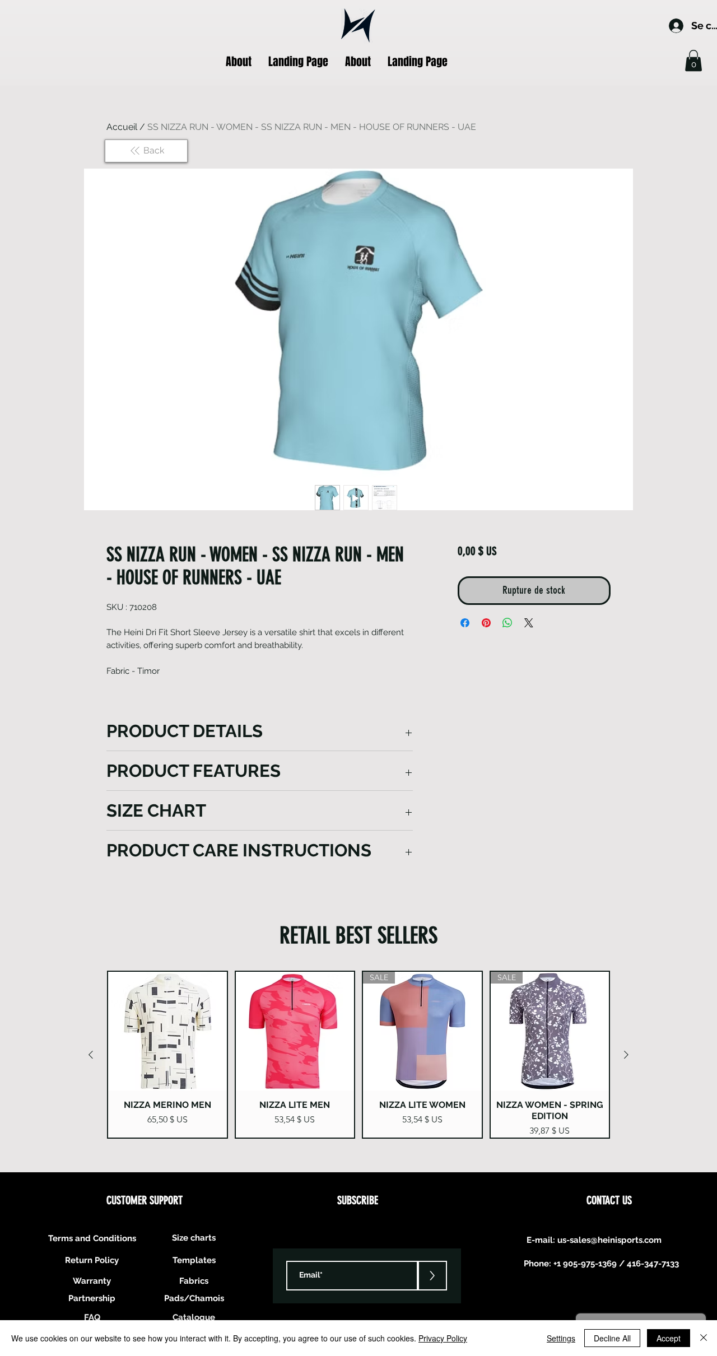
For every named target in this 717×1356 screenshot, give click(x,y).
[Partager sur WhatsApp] (507, 623)
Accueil (121, 127)
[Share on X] (529, 623)
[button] (693, 60)
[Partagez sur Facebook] (465, 623)
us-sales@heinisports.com (609, 1240)
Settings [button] (561, 1338)
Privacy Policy (442, 1338)
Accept (669, 1338)
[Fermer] (703, 1338)
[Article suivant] (626, 1054)
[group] (358, 1054)
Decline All (612, 1338)
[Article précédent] (90, 1054)
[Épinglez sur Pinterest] (486, 623)
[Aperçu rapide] (167, 1031)
